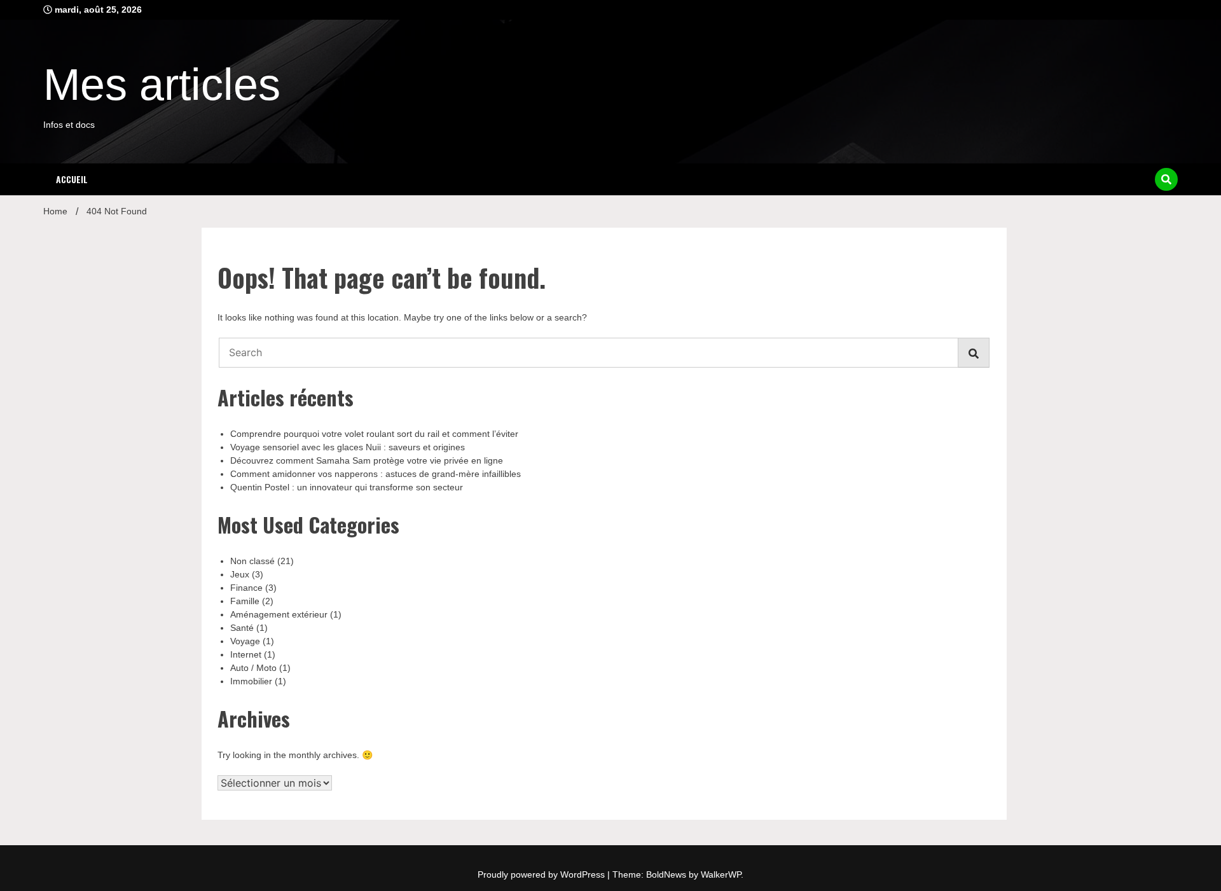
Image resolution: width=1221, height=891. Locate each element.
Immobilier (251, 681)
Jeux (239, 574)
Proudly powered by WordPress (542, 874)
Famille (244, 601)
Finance (246, 588)
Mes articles (161, 84)
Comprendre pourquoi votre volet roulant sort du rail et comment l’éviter (374, 434)
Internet (245, 654)
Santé (242, 628)
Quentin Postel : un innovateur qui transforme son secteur (346, 487)
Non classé (252, 561)
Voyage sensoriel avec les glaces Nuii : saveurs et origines (347, 447)
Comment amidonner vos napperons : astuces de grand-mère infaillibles (375, 474)
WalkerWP (721, 874)
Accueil (72, 179)
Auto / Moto (253, 668)
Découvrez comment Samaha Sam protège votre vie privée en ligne (366, 460)
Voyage (245, 641)
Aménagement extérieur (279, 614)
